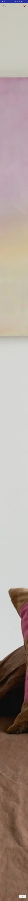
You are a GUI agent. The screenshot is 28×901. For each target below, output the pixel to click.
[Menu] (21, 6)
